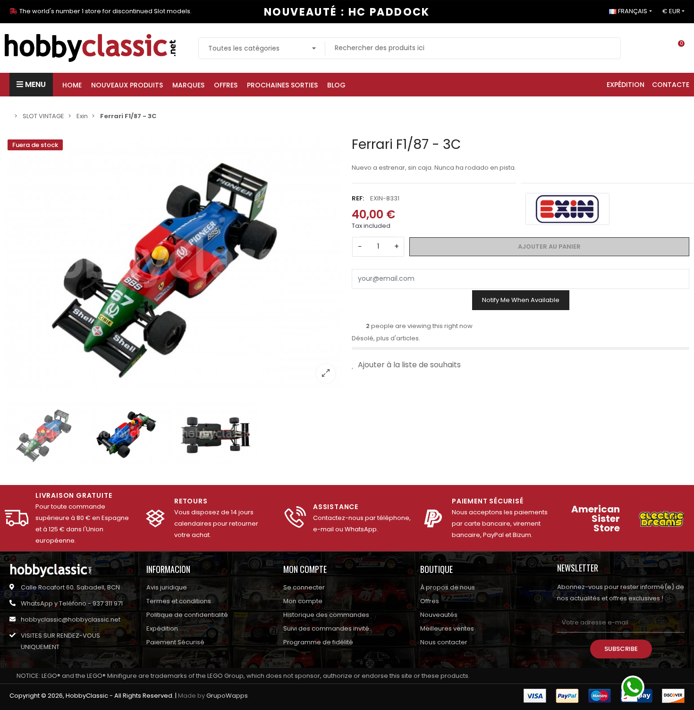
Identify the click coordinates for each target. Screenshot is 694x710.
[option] (173, 263)
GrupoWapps (227, 695)
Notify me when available (520, 299)
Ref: (358, 197)
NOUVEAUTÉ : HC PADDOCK (347, 12)
